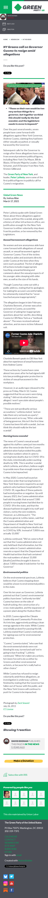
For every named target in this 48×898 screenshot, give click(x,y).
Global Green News (13, 195)
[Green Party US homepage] (29, 7)
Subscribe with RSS (17, 774)
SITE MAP (10, 845)
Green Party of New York (20, 174)
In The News (27, 39)
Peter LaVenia (17, 177)
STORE (8, 852)
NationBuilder (25, 860)
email (19, 855)
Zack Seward (23, 702)
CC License (8, 709)
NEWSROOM (12, 842)
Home (5, 39)
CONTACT (10, 839)
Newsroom (15, 39)
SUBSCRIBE (11, 848)
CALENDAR (11, 836)
